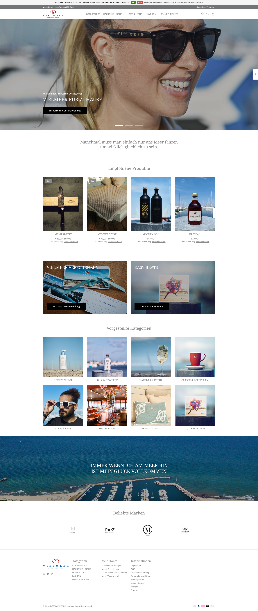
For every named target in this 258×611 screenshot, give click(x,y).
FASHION (76, 576)
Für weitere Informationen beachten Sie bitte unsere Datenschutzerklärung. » (173, 2)
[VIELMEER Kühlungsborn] (53, 14)
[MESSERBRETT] (63, 204)
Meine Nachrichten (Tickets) (114, 572)
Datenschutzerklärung (141, 576)
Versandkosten (71, 241)
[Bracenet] (73, 530)
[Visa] (212, 606)
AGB (133, 569)
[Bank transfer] (194, 606)
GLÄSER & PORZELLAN (194, 380)
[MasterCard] (207, 606)
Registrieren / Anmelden (205, 7)
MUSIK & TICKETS (169, 14)
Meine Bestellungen (110, 569)
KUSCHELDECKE (107, 234)
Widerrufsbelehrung (140, 572)
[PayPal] (198, 606)
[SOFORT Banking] (203, 606)
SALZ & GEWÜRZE (107, 380)
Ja (133, 2)
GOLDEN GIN (151, 234)
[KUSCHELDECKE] (107, 204)
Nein (140, 2)
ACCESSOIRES (63, 428)
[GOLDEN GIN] (151, 204)
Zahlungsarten (137, 579)
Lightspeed (88, 606)
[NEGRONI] (195, 204)
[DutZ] (110, 530)
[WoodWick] (185, 530)
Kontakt (134, 587)
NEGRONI (194, 234)
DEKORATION (107, 428)
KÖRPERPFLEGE (92, 14)
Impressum (136, 565)
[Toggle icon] (203, 14)
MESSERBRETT (63, 234)
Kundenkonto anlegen (111, 565)
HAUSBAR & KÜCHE (150, 380)
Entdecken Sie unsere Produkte (65, 110)
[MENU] (147, 530)
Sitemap (134, 590)
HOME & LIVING (150, 428)
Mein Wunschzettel (110, 576)
